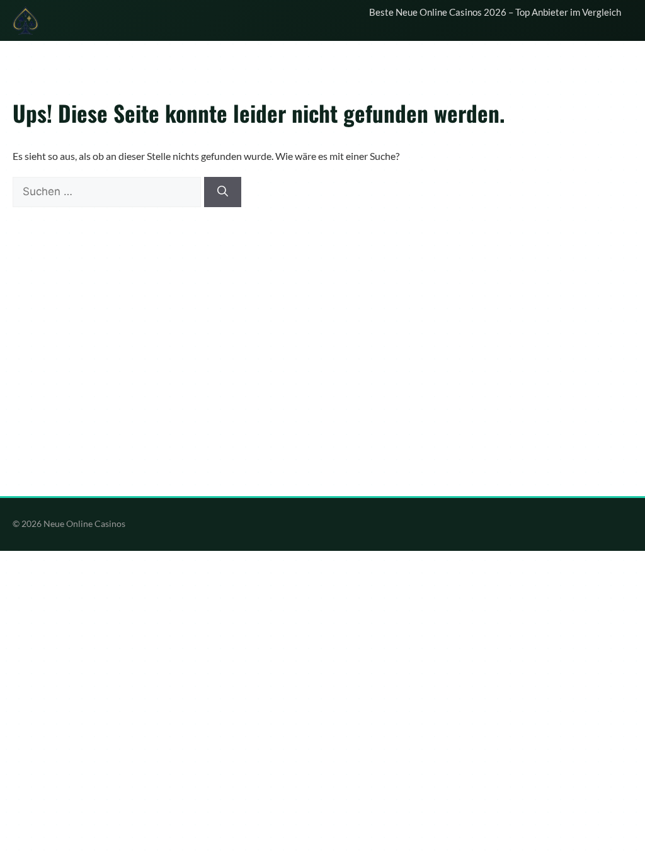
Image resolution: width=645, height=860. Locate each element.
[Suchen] (222, 192)
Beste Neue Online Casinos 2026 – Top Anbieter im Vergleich (495, 12)
